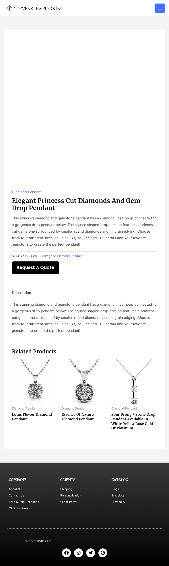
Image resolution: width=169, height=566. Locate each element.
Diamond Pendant (27, 192)
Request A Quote (35, 267)
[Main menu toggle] (160, 8)
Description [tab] (21, 292)
